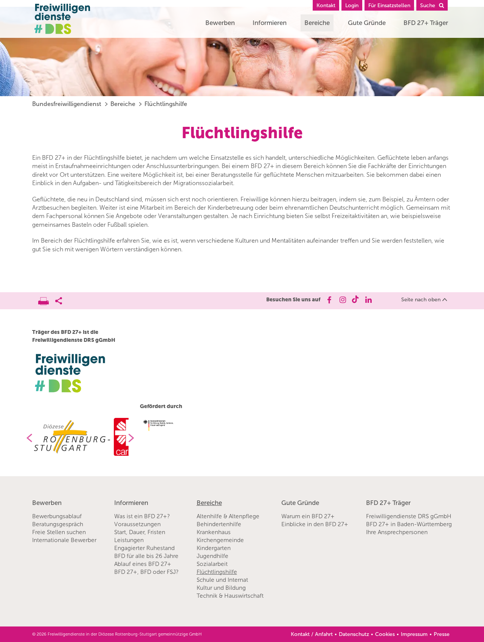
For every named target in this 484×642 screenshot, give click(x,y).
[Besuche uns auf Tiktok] (355, 300)
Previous (26, 438)
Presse (442, 634)
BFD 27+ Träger (425, 22)
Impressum (414, 634)
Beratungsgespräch (57, 524)
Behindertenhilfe (219, 524)
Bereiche (317, 22)
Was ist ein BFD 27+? (142, 516)
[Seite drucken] (46, 299)
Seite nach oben (421, 299)
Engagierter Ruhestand (144, 548)
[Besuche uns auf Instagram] (342, 300)
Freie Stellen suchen (59, 532)
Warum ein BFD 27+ (308, 516)
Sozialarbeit (212, 564)
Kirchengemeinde (220, 540)
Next (134, 438)
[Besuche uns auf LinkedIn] (368, 300)
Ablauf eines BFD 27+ (142, 564)
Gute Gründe (367, 22)
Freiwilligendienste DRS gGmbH (408, 516)
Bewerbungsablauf (57, 516)
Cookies (385, 634)
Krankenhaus (214, 532)
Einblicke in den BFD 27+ (314, 524)
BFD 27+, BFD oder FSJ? (146, 572)
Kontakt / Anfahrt (312, 634)
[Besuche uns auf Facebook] (329, 300)
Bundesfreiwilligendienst (66, 104)
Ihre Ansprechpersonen (397, 532)
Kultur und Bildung (221, 587)
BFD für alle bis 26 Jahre (146, 556)
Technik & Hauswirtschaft (230, 595)
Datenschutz (354, 634)
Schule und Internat (222, 580)
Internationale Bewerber (64, 540)
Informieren (270, 22)
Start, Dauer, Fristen (139, 532)
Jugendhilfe (212, 556)
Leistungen (129, 540)
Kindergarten (214, 548)
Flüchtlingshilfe (165, 104)
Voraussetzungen (137, 524)
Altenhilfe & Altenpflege (228, 516)
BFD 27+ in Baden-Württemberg (409, 524)
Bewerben (220, 22)
